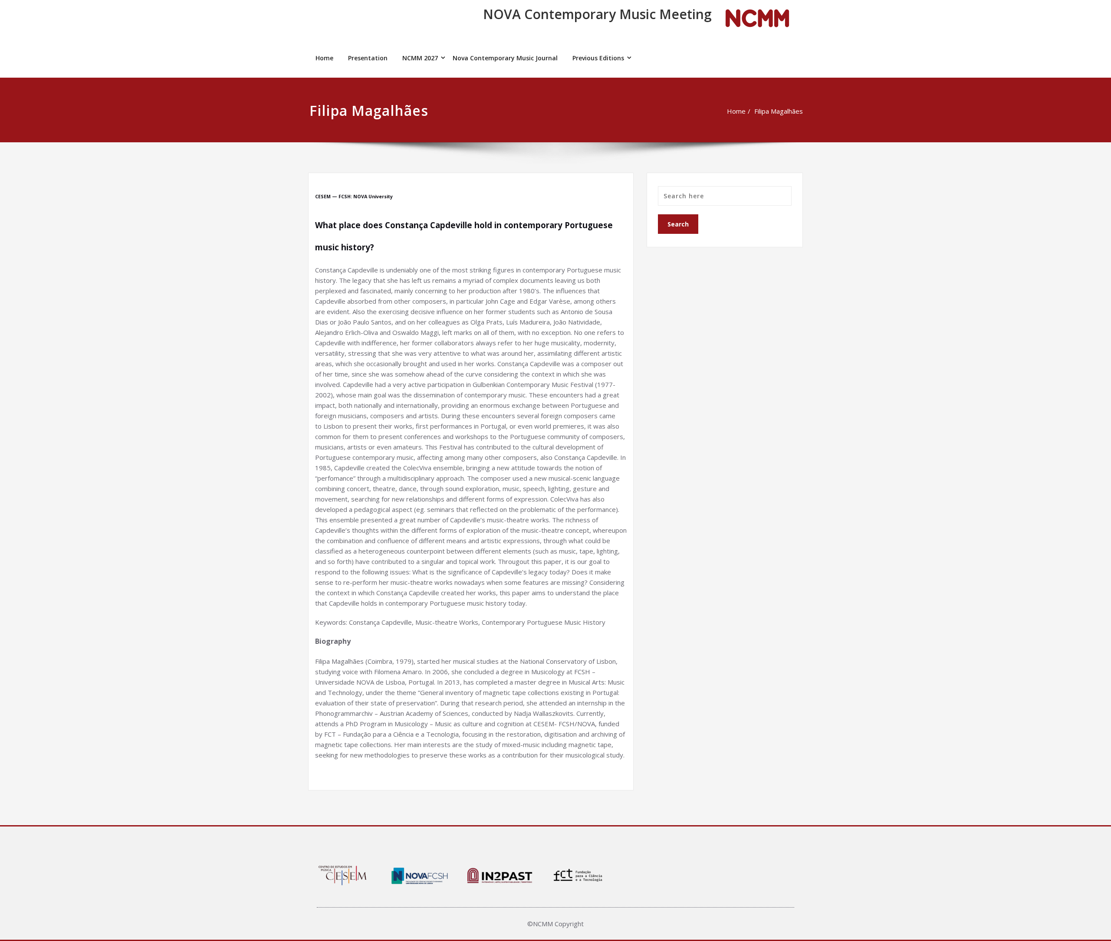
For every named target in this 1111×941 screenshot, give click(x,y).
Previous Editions (598, 58)
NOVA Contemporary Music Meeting (597, 14)
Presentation (368, 58)
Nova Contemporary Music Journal (505, 58)
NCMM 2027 (420, 58)
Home (324, 58)
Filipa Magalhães (778, 111)
